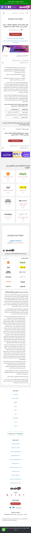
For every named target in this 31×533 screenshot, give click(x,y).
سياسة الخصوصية (15, 463)
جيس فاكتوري (15, 13)
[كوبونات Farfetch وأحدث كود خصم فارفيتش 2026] (8, 286)
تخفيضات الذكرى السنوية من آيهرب (15, 1)
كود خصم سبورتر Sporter (15, 483)
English (14, 7)
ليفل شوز (8, 192)
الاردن (15, 422)
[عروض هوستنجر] (15, 154)
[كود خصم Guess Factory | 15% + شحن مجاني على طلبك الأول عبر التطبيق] (15, 239)
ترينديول (8, 219)
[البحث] (6, 7)
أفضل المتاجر (24, 258)
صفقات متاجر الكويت (15, 448)
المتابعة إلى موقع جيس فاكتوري (16, 38)
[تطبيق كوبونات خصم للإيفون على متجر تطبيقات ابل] (10, 508)
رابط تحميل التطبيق (15, 504)
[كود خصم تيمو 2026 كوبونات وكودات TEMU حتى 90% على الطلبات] (8, 174)
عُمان (15, 410)
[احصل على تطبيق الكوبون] (15, 48)
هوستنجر (23, 207)
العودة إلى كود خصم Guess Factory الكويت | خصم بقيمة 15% (15, 42)
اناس (23, 221)
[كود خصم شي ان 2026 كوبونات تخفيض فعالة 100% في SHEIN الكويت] (23, 286)
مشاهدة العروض (15, 141)
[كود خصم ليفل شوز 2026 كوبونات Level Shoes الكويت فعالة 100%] (8, 187)
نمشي (8, 206)
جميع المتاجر (22, 13)
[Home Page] (24, 7)
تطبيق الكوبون (15, 500)
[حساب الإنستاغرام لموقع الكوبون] (23, 495)
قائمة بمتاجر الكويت (15, 444)
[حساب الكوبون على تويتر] (19, 495)
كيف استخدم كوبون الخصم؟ (15, 467)
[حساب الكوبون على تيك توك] (11, 495)
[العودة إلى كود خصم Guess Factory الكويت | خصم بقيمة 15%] (3, 13)
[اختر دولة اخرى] (9, 7)
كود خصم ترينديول (15, 471)
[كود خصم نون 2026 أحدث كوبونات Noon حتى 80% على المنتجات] (23, 187)
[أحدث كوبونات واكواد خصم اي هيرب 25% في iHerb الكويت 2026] (23, 174)
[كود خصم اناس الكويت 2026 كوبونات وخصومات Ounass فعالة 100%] (23, 214)
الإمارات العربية (15, 398)
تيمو (8, 180)
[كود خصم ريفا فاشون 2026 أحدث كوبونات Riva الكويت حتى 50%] (23, 282)
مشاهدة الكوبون (15, 34)
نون (23, 192)
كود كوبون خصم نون (15, 475)
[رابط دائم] (28, 146)
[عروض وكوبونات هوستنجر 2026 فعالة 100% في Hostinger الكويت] (23, 201)
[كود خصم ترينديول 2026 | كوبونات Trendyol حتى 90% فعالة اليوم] (8, 214)
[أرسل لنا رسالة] (3, 529)
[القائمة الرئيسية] (2, 7)
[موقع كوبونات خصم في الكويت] (27, 13)
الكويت (15, 402)
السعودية (15, 394)
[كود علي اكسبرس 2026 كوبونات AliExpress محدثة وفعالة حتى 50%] (8, 282)
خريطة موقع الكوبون (15, 455)
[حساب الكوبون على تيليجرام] (7, 495)
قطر (15, 414)
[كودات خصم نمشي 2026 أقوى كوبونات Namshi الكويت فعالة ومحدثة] (8, 201)
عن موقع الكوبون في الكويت (15, 459)
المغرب (15, 426)
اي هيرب (23, 179)
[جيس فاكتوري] (15, 19)
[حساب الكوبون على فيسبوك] (15, 495)
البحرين (15, 406)
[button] (2, 1)
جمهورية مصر (15, 418)
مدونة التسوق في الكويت (15, 451)
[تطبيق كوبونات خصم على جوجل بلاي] (13, 508)
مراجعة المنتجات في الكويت (15, 479)
